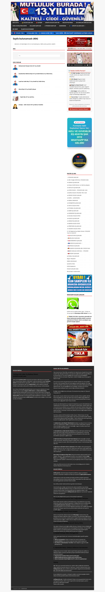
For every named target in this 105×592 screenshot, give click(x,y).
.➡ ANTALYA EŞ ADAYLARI (73, 187)
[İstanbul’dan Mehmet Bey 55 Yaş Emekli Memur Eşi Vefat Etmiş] (15, 76)
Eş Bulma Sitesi (71, 263)
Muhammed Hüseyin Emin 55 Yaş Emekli (29, 66)
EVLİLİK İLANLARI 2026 (72, 269)
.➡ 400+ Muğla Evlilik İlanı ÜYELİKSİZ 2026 (77, 180)
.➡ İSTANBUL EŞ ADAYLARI (74, 208)
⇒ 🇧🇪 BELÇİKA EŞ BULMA (73, 238)
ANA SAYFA (16, 22)
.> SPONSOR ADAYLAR (50, 26)
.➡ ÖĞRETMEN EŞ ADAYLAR (74, 226)
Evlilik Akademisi (71, 266)
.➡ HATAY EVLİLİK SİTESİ (73, 205)
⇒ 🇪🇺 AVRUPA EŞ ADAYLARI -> (77, 26)
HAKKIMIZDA (62, 26)
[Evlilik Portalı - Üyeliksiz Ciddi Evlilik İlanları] (52, 20)
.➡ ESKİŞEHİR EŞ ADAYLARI (74, 203)
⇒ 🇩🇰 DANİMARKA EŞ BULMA (74, 240)
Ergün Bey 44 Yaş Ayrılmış (27, 97)
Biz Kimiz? (15, 29)
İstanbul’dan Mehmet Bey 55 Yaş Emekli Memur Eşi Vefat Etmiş (35, 73)
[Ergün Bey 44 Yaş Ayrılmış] (16, 100)
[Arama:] (39, 55)
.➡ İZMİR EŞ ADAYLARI (72, 210)
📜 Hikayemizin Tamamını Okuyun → (79, 109)
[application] (79, 59)
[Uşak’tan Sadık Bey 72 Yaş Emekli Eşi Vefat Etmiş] (15, 84)
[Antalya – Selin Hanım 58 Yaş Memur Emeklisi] (15, 108)
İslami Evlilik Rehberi (27, 29)
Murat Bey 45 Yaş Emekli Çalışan (27, 89)
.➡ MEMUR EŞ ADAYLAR (73, 221)
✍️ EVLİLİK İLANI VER (27, 22)
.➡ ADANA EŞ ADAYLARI (73, 182)
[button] (79, 59)
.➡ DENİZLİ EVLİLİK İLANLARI (74, 195)
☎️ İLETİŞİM (39, 22)
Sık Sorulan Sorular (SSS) (84, 22)
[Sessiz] (87, 65)
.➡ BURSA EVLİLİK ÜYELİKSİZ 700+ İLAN (77, 192)
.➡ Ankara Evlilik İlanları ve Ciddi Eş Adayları (78, 185)
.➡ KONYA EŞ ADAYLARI (73, 218)
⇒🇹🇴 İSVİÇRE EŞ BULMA (73, 253)
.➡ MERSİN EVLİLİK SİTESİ (73, 223)
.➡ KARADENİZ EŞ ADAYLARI (74, 213)
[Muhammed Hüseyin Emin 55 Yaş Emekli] (15, 69)
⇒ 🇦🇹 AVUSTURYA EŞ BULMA (74, 235)
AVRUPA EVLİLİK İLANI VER (52, 22)
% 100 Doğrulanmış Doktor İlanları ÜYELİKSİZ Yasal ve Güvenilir (78, 232)
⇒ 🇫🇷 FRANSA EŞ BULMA (73, 246)
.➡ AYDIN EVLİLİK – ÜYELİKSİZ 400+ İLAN (77, 190)
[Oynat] (69, 65)
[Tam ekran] (90, 65)
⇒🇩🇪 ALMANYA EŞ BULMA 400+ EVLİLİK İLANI (78, 248)
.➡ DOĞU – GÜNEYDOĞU (73, 198)
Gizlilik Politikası (67, 22)
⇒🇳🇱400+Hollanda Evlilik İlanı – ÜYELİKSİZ (77, 251)
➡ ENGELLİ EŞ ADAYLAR (73, 256)
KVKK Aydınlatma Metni (20, 26)
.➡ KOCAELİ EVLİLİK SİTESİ (73, 216)
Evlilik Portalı (24, 588)
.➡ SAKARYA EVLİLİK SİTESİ (74, 228)
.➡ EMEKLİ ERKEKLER (72, 200)
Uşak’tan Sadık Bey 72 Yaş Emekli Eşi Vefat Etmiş (32, 81)
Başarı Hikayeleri (71, 258)
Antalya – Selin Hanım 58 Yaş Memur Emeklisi (31, 104)
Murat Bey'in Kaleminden (73, 271)
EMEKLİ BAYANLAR (72, 261)
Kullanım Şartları (35, 26)
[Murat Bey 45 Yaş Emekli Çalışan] (15, 92)
